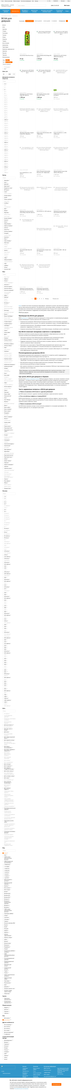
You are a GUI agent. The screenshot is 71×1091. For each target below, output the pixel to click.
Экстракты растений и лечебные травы (46, 11)
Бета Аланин (5, 43)
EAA (3, 27)
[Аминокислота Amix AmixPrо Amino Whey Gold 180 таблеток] (27, 194)
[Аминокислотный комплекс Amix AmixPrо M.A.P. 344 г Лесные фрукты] (61, 194)
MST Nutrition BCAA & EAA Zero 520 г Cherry (43, 94)
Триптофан (5, 47)
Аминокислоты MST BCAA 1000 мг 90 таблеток (60, 56)
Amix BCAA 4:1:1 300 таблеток (44, 211)
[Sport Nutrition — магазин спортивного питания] (8, 1067)
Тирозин (4, 55)
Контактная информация (26, 1)
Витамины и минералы (25, 11)
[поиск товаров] (45, 5)
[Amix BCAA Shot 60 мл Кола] (27, 38)
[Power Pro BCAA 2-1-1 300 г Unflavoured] (61, 116)
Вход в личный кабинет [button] (36, 1069)
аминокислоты (24, 318)
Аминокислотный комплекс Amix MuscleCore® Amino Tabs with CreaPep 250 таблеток (27, 290)
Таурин (4, 41)
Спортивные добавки (6, 11)
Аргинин (4, 29)
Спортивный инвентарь (59, 11)
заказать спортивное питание (32, 378)
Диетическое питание (34, 11)
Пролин (4, 53)
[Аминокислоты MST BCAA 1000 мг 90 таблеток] (61, 38)
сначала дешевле (38, 20)
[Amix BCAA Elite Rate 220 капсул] (27, 233)
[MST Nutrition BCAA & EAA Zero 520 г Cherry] (44, 77)
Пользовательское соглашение (21, 1088)
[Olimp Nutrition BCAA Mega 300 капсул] (44, 38)
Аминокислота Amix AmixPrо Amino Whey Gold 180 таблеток (27, 212)
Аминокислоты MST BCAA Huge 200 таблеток (26, 94)
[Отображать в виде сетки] (67, 21)
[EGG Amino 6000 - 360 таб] (61, 233)
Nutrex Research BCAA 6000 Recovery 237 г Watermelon (43, 172)
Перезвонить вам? (47, 1070)
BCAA (20, 305)
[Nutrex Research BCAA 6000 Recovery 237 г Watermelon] (44, 154)
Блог (33, 1)
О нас (2, 1)
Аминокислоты (15, 11)
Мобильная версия (6, 1073)
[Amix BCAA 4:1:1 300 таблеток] (44, 194)
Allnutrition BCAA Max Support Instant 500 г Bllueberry (27, 133)
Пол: (4, 62)
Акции (67, 11)
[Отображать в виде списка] (69, 21)
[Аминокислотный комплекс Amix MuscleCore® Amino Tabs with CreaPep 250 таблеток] (27, 271)
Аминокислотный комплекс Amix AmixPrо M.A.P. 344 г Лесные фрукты (60, 212)
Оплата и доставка (8, 1)
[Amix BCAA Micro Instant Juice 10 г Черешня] (44, 233)
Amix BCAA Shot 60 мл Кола (26, 55)
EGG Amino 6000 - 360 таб (60, 249)
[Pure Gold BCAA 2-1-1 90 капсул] (27, 154)
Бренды (36, 1)
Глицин (4, 31)
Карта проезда (60, 1074)
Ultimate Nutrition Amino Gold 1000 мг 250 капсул (60, 172)
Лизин (4, 37)
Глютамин (5, 33)
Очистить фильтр (6, 64)
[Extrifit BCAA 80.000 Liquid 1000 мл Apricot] (61, 77)
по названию (54, 20)
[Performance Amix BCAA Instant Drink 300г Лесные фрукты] (44, 271)
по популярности (29, 20)
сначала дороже (46, 20)
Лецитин (4, 39)
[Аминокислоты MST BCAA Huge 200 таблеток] (27, 77)
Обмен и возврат (16, 1)
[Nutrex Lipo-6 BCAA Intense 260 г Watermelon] (44, 116)
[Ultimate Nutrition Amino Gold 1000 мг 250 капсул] (61, 154)
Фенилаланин (6, 57)
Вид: (4, 60)
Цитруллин (5, 45)
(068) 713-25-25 (55, 5)
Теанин (4, 35)
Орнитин (4, 51)
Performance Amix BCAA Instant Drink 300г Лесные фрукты (43, 290)
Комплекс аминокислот (8, 49)
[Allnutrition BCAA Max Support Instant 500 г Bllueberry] (27, 116)
